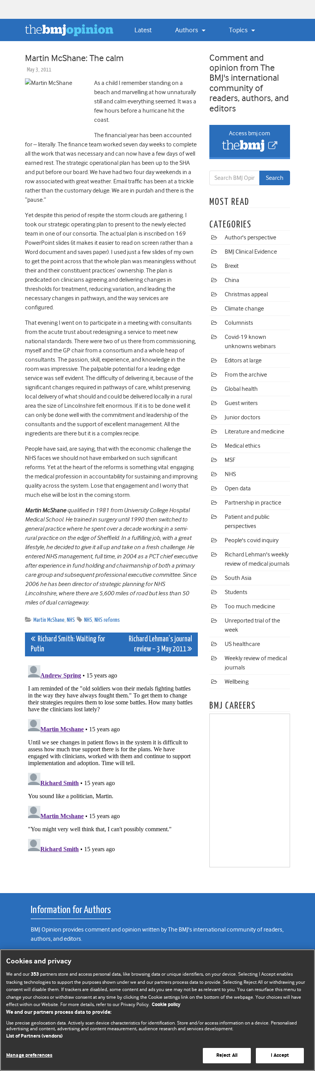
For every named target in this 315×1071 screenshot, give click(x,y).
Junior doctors (242, 417)
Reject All (226, 1055)
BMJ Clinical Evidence (251, 251)
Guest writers (241, 403)
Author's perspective (250, 237)
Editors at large (243, 360)
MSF (230, 460)
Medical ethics (242, 445)
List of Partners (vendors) (34, 1036)
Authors (187, 30)
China (232, 280)
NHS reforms (107, 620)
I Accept (280, 1055)
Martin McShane (49, 620)
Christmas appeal (246, 294)
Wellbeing (237, 681)
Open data (238, 488)
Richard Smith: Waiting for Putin (68, 644)
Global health (241, 388)
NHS (71, 620)
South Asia (238, 578)
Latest (143, 30)
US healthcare (242, 644)
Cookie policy (166, 1005)
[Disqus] (111, 758)
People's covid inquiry (252, 540)
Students (236, 592)
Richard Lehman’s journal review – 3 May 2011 (160, 644)
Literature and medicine (254, 431)
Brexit (232, 265)
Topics (239, 30)
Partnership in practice (253, 502)
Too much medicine (250, 606)
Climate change (244, 308)
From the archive (246, 374)
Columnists (239, 322)
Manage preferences (29, 1055)
